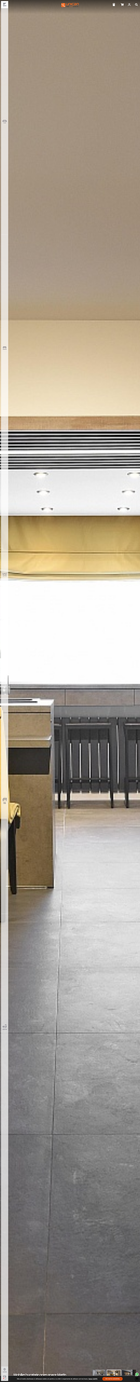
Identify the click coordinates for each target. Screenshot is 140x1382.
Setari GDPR (92, 1379)
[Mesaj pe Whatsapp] (137, 1376)
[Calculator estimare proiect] (113, 5)
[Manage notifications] (3, 1378)
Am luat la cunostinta (112, 1379)
